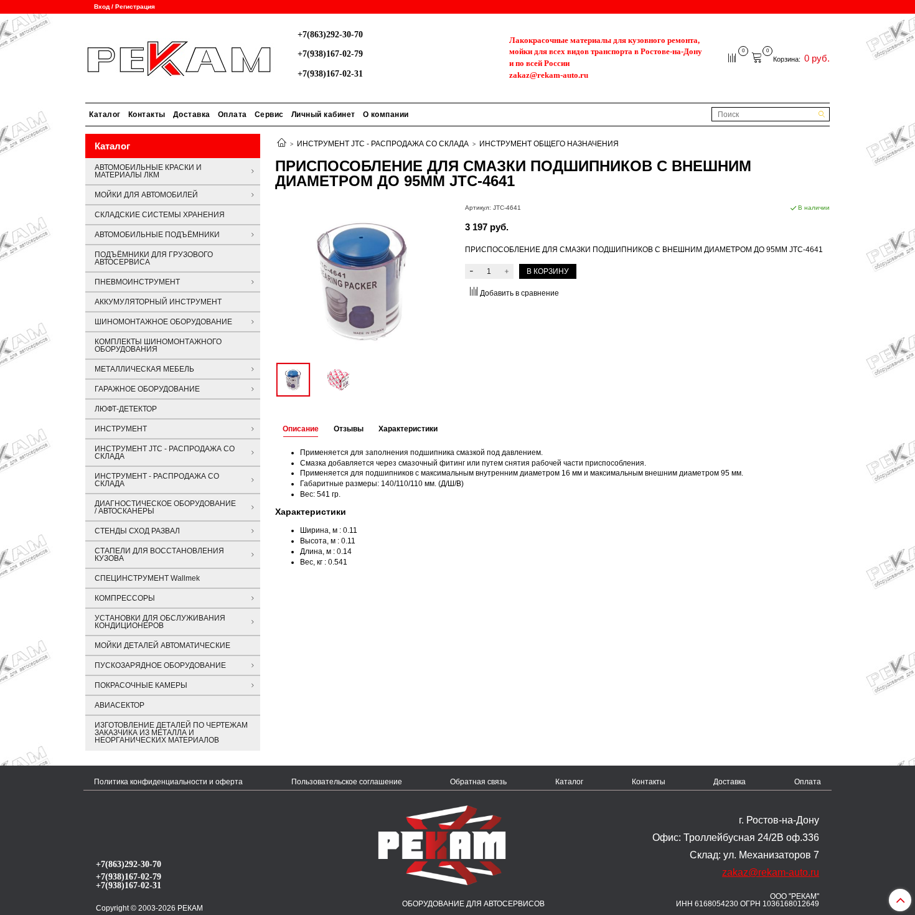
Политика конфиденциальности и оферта (168, 781)
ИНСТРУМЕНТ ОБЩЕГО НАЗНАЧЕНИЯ (549, 143)
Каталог (105, 114)
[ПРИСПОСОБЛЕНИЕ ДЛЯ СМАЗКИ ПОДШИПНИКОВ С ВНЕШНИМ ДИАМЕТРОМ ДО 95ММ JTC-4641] (362, 280)
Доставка (191, 114)
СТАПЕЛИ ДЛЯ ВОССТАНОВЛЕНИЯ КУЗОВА (159, 555)
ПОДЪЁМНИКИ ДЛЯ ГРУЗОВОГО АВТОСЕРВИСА (154, 258)
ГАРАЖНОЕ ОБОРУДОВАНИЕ (147, 389)
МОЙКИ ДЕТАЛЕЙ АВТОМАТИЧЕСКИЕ (162, 645)
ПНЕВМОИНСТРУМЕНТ (137, 282)
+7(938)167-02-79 (330, 54)
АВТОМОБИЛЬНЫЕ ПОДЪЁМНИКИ (157, 234)
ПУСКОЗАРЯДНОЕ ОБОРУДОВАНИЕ (160, 665)
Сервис (269, 114)
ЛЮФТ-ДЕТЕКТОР (126, 409)
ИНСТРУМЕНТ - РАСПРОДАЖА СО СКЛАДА (157, 480)
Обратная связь (478, 781)
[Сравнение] (732, 57)
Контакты (147, 114)
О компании (386, 114)
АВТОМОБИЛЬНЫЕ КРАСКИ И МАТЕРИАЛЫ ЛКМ (148, 171)
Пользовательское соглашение (346, 781)
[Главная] (281, 143)
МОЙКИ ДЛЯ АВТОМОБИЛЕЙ (146, 194)
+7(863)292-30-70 (330, 34)
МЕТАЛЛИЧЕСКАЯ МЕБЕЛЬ (144, 369)
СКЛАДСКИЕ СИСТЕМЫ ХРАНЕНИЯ (160, 214)
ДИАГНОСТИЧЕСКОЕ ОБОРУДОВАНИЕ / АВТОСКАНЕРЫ (165, 507)
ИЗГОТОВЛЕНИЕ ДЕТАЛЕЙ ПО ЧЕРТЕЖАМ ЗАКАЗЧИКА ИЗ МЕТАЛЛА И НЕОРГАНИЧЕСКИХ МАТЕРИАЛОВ (171, 732)
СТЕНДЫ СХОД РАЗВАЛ (137, 531)
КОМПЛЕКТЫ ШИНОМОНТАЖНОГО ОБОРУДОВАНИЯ (158, 345)
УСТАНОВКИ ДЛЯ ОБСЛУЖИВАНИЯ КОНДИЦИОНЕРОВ (160, 622)
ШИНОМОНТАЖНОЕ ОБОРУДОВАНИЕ (163, 321)
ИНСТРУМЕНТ (121, 429)
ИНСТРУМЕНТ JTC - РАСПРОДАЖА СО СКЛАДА (383, 143)
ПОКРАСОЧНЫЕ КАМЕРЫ (141, 685)
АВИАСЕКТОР (119, 705)
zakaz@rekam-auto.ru (548, 75)
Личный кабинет (323, 114)
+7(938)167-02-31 (330, 73)
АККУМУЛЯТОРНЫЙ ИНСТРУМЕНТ (158, 302)
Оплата (232, 114)
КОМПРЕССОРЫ (125, 598)
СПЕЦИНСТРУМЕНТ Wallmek (147, 578)
